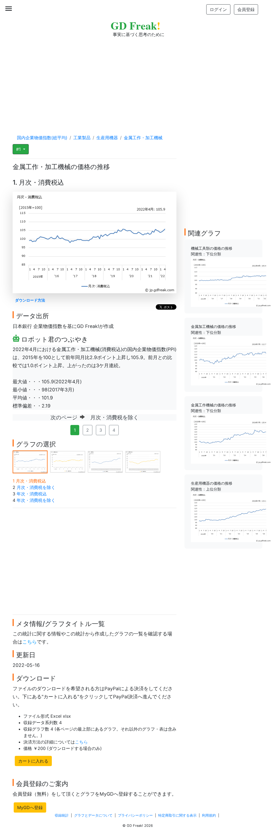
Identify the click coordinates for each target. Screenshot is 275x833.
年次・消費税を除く (36, 500)
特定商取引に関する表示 (177, 815)
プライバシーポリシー (135, 815)
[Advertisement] (137, 80)
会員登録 (246, 9)
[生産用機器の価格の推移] (231, 517)
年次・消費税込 (32, 493)
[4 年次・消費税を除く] (142, 461)
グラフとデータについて (93, 815)
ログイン (218, 9)
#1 (19, 149)
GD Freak (135, 25)
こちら (29, 642)
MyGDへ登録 (30, 807)
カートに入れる (33, 761)
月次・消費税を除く (36, 487)
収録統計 (62, 815)
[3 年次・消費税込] (105, 461)
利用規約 (209, 815)
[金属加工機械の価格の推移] (231, 360)
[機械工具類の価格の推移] (231, 281)
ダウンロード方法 (30, 300)
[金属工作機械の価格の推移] (231, 438)
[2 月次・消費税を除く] (67, 461)
